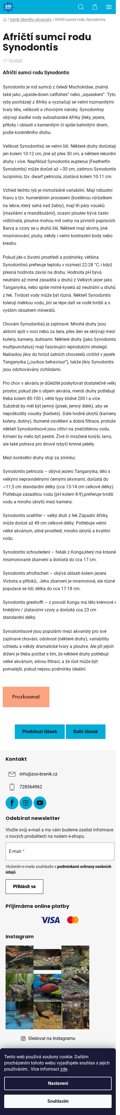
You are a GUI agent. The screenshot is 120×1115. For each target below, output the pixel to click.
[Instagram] (26, 802)
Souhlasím (58, 1101)
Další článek (85, 731)
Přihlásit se (24, 886)
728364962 (31, 786)
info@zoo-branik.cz (38, 774)
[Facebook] (12, 802)
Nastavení (58, 1083)
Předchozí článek (39, 731)
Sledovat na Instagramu (51, 1038)
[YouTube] (39, 802)
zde (63, 1069)
